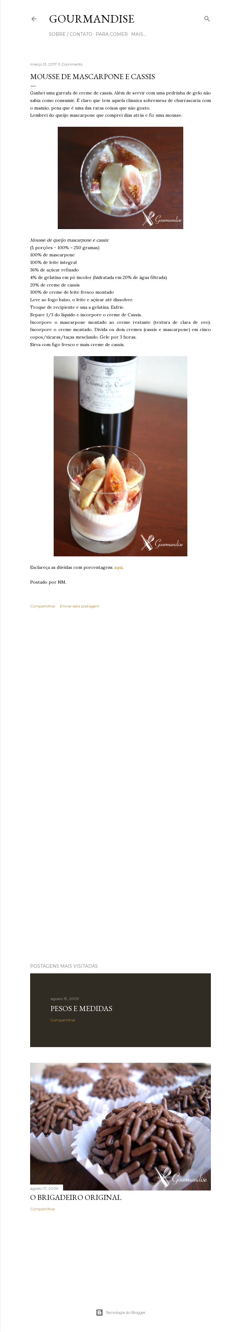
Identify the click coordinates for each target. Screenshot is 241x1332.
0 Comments (70, 64)
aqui (118, 567)
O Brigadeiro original (75, 1197)
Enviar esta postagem (79, 606)
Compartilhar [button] (42, 606)
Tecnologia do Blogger (126, 1312)
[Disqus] (120, 704)
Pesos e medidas (81, 1008)
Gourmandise (91, 18)
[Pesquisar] (207, 17)
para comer (112, 34)
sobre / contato (70, 34)
